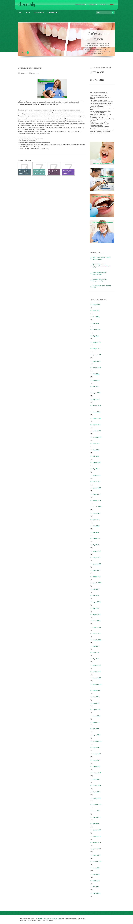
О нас (20, 12)
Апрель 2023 (96, 538)
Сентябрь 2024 (97, 437)
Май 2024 (96, 456)
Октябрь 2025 (97, 367)
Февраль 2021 (97, 665)
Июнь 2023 (96, 526)
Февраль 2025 (97, 405)
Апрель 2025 (96, 393)
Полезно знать (80, 5)
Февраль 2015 (97, 842)
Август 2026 (96, 304)
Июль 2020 (96, 697)
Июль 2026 (96, 310)
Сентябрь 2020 (97, 684)
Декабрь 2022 (97, 564)
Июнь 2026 (96, 317)
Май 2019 (96, 728)
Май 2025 (96, 386)
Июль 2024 (96, 443)
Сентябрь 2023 (97, 507)
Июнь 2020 (96, 703)
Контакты (93, 5)
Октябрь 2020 (97, 678)
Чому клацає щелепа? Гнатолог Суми (102, 286)
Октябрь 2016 (97, 798)
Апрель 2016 (96, 817)
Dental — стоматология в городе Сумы (49, 919)
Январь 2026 (96, 348)
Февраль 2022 (97, 614)
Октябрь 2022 (97, 576)
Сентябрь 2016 (97, 804)
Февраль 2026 (97, 342)
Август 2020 (96, 690)
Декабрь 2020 (97, 671)
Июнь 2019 (96, 722)
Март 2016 (96, 823)
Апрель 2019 (96, 735)
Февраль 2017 (97, 773)
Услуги (28, 12)
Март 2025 (96, 399)
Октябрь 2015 (97, 836)
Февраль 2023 (97, 551)
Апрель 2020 (96, 709)
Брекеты (98, 33)
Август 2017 (96, 760)
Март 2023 (96, 545)
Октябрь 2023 (97, 500)
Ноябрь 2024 (96, 424)
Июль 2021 (96, 646)
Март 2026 (96, 336)
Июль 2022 (96, 589)
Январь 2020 (96, 716)
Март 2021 (96, 659)
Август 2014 (96, 868)
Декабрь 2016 (97, 785)
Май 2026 (96, 323)
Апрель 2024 (96, 462)
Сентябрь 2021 (97, 640)
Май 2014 (96, 887)
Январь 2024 (96, 481)
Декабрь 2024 (97, 418)
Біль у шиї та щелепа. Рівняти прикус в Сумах (101, 258)
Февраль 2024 (97, 475)
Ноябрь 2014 (96, 855)
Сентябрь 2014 (97, 861)
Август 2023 (96, 513)
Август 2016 (96, 811)
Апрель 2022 (96, 602)
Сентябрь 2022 (97, 583)
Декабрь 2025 (97, 355)
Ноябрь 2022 (96, 570)
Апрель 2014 (96, 893)
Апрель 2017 (96, 766)
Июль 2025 (96, 374)
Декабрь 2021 (97, 627)
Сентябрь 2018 (97, 741)
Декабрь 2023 (97, 488)
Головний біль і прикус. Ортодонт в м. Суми (100, 280)
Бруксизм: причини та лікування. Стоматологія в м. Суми (101, 266)
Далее (98, 54)
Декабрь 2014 (97, 849)
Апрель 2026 (96, 329)
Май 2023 (96, 532)
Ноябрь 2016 (96, 792)
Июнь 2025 (96, 380)
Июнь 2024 (96, 450)
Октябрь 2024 (97, 431)
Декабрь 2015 (97, 830)
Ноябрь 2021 (96, 633)
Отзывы (103, 5)
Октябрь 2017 (97, 754)
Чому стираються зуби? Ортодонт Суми (99, 273)
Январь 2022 (96, 621)
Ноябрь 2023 (96, 494)
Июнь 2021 (96, 652)
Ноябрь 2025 (96, 361)
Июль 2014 (96, 874)
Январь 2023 (96, 557)
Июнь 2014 (96, 880)
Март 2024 (96, 469)
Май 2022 (96, 595)
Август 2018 (96, 747)
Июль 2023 (96, 519)
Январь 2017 (96, 779)
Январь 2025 (96, 412)
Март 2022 (96, 608)
